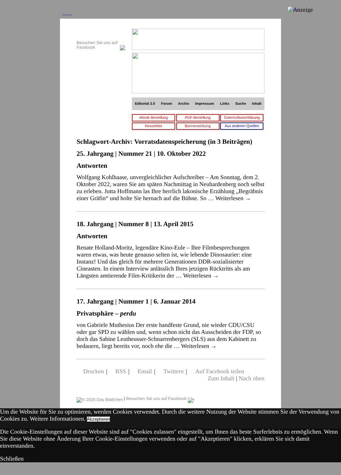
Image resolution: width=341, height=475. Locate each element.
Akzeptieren (98, 419)
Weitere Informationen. (57, 418)
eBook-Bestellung (153, 118)
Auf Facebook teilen (219, 371)
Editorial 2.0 (145, 104)
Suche (240, 104)
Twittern (174, 371)
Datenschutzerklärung (242, 118)
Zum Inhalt (220, 378)
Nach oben (251, 378)
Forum (166, 104)
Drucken (93, 371)
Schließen (12, 458)
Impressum (204, 104)
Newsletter (153, 126)
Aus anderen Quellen (242, 126)
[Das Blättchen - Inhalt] (101, 32)
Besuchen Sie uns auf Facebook (157, 398)
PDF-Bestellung (197, 118)
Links (224, 104)
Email (145, 371)
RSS (121, 371)
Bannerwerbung (198, 126)
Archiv (183, 104)
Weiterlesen (233, 198)
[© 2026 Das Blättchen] (100, 398)
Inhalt (257, 104)
